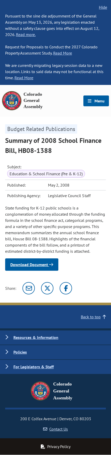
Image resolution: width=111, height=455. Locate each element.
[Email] (28, 288)
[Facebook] (66, 288)
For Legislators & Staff (33, 366)
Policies (20, 352)
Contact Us (58, 429)
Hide (103, 7)
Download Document (29, 264)
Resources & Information (35, 337)
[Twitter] (47, 288)
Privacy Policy (58, 446)
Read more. (26, 34)
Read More (62, 53)
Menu (99, 100)
